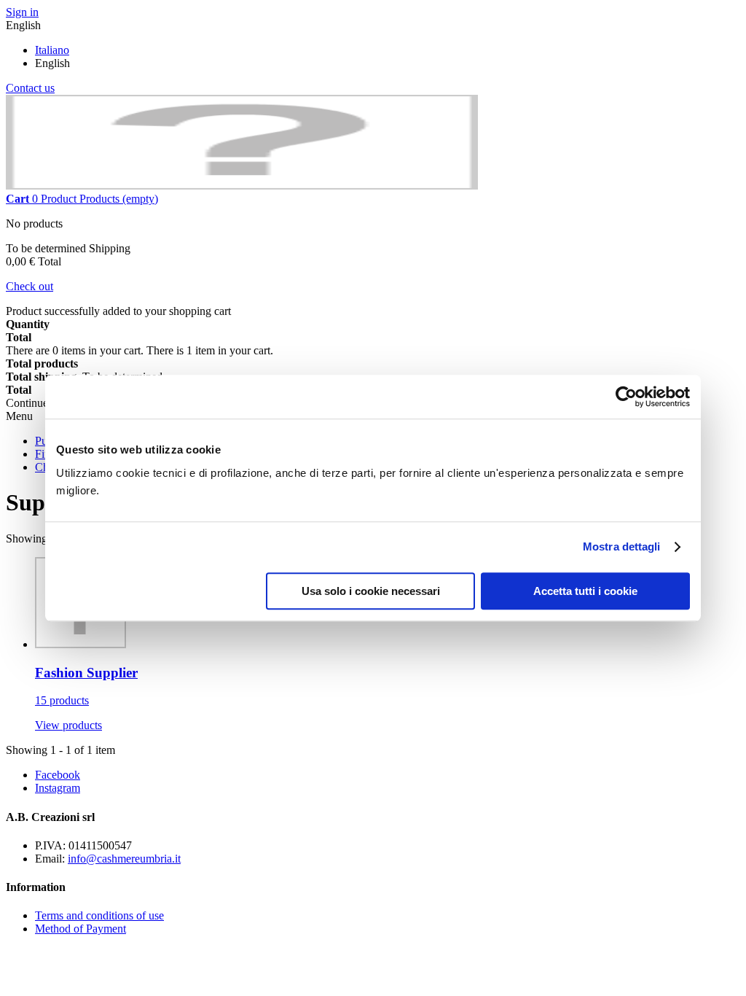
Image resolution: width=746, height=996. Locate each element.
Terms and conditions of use (99, 915)
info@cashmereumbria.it (124, 858)
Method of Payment (80, 928)
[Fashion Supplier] (80, 644)
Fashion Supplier (86, 672)
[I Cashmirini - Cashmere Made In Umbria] (242, 185)
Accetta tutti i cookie (585, 591)
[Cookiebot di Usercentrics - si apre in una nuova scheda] (626, 397)
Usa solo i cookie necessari (371, 591)
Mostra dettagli (622, 546)
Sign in (22, 12)
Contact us (30, 88)
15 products (62, 700)
